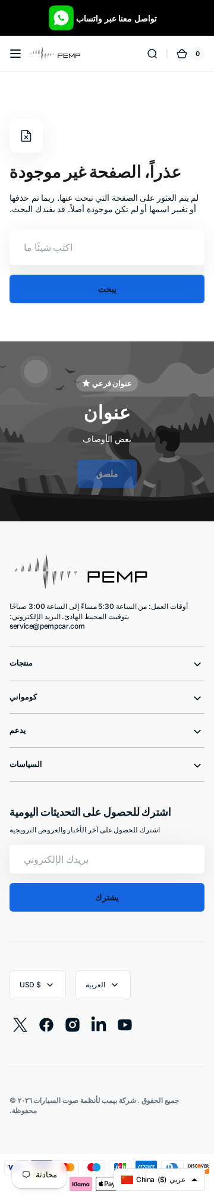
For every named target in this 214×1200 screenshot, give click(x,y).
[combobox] (107, 247)
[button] (15, 54)
